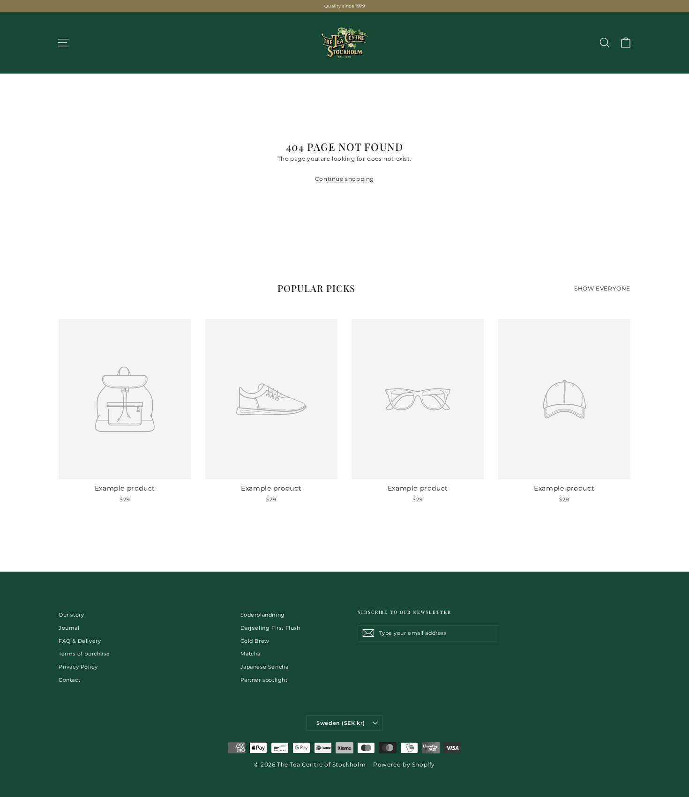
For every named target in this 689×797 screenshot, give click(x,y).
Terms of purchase (84, 653)
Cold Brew (255, 641)
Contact (69, 680)
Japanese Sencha (264, 666)
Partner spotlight (264, 680)
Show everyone (602, 288)
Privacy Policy (78, 666)
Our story (71, 614)
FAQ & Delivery (80, 641)
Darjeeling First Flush (270, 628)
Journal (69, 628)
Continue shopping (344, 178)
